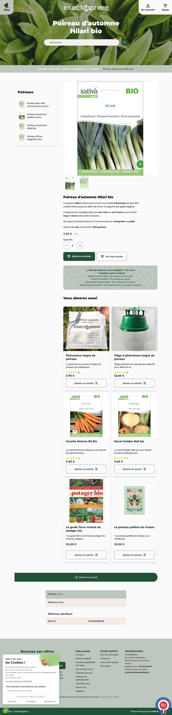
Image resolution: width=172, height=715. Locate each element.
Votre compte (109, 651)
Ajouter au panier (79, 256)
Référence (53, 602)
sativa (59, 594)
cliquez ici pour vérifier (109, 697)
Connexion (105, 658)
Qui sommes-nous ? (85, 669)
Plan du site (81, 687)
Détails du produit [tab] (86, 577)
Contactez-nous (83, 683)
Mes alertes (105, 666)
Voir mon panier (112, 256)
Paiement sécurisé (84, 673)
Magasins (80, 691)
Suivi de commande (109, 655)
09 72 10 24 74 (145, 666)
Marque (52, 594)
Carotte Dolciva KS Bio (81, 441)
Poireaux (25, 92)
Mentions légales (83, 658)
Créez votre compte (109, 662)
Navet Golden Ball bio (129, 441)
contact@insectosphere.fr (137, 672)
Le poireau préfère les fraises (134, 527)
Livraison (80, 655)
